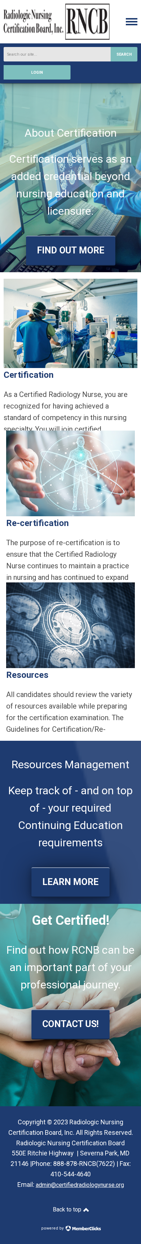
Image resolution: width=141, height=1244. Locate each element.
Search (124, 54)
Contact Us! (70, 1024)
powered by (53, 1228)
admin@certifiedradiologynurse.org (80, 1184)
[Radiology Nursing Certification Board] (57, 37)
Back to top (68, 1209)
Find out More (70, 250)
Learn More (70, 882)
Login (37, 72)
